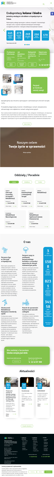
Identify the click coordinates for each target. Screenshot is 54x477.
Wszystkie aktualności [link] (27, 419)
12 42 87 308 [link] (11, 196)
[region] (27, 470)
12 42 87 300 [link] (46, 58)
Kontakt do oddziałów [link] (46, 436)
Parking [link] (23, 439)
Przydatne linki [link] (35, 443)
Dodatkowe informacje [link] (34, 431)
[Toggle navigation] (51, 3)
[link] (52, 13)
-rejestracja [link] (16, 354)
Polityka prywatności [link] (35, 437)
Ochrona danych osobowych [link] (35, 441)
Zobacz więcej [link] (8, 199)
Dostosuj (33, 471)
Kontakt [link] (44, 430)
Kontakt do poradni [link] (46, 439)
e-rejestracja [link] (33, 449)
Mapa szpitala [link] (25, 434)
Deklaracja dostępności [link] (35, 434)
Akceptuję (48, 471)
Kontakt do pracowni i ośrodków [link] (46, 442)
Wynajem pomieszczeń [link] (24, 442)
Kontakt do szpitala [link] (46, 433)
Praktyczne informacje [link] (24, 431)
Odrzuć (40, 471)
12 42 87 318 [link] (26, 196)
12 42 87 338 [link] (42, 196)
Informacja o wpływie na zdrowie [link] (24, 437)
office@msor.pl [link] (10, 458)
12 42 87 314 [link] (34, 217)
